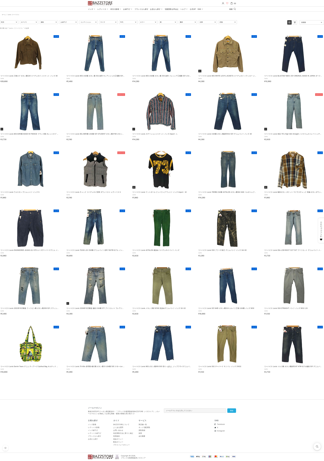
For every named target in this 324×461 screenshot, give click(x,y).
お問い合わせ (118, 430)
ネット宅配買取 (144, 427)
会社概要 (142, 436)
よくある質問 (118, 427)
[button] (9, 22)
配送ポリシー (118, 442)
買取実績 (142, 430)
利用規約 (116, 436)
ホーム (4, 14)
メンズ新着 (92, 424)
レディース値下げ (94, 433)
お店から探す (93, 439)
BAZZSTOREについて (121, 424)
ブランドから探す (94, 436)
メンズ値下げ (93, 430)
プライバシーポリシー (121, 445)
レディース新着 (93, 427)
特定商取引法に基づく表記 (123, 433)
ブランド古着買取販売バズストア (100, 3)
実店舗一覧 (143, 424)
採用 (140, 433)
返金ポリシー (118, 439)
